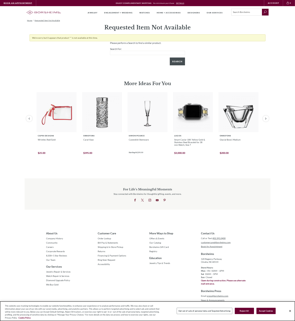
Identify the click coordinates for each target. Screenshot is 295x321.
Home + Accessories (169, 13)
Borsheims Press (211, 291)
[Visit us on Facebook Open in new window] (135, 200)
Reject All (244, 311)
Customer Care (107, 233)
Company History (54, 238)
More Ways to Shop (161, 233)
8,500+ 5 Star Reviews (56, 255)
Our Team (50, 260)
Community (51, 242)
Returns (101, 251)
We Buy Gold (52, 284)
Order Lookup (104, 238)
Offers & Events (156, 238)
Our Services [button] (215, 13)
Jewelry (93, 13)
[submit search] (265, 12)
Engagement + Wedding (118, 13)
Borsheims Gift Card (159, 247)
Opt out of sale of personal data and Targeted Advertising (204, 311)
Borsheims (207, 254)
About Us (51, 233)
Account (273, 3)
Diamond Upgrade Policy (58, 280)
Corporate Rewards (55, 251)
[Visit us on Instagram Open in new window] (149, 200)
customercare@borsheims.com (216, 242)
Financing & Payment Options (112, 255)
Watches (144, 13)
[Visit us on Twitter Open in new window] (142, 200)
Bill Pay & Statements (108, 242)
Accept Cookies (266, 311)
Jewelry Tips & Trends (159, 263)
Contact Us (207, 233)
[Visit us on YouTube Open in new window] (157, 200)
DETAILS (180, 3)
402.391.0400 (219, 238)
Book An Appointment (18, 3)
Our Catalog (155, 242)
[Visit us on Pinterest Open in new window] (164, 200)
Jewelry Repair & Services (58, 271)
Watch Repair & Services (57, 276)
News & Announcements (212, 300)
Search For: (116, 48)
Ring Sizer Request (106, 260)
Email (214, 296)
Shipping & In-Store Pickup (110, 247)
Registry (153, 251)
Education (155, 258)
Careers (50, 247)
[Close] (290, 311)
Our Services (54, 266)
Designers (194, 13)
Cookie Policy (24, 318)
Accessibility (104, 264)
